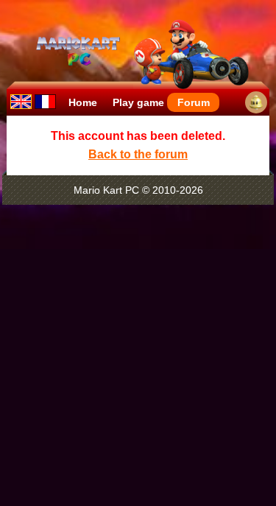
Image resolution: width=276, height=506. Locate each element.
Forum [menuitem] (193, 102)
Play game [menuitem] (138, 102)
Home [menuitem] (82, 102)
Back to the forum (138, 154)
